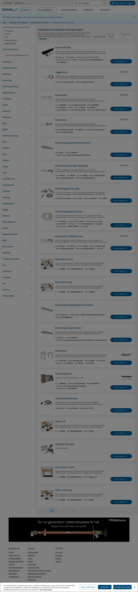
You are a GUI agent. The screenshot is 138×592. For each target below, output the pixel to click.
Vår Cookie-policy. (45, 590)
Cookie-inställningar (88, 587)
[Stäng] (134, 587)
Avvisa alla (104, 587)
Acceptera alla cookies (122, 587)
